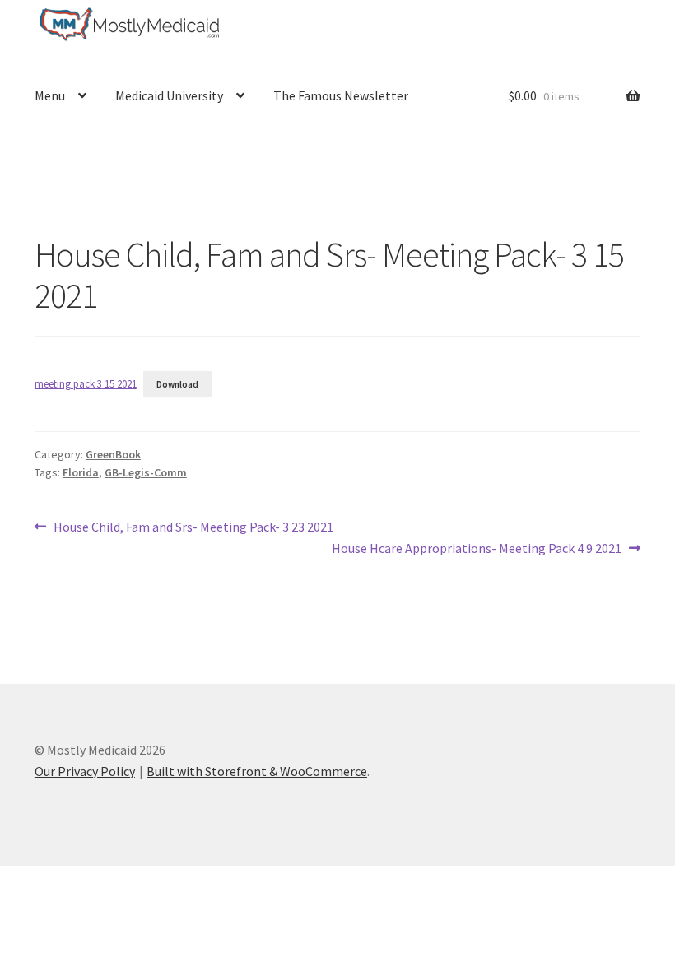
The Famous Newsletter (340, 95)
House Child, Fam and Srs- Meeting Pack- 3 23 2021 (193, 528)
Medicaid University (169, 95)
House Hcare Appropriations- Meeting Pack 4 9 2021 (476, 549)
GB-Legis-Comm (146, 472)
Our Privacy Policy (85, 771)
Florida (81, 472)
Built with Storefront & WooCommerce (257, 771)
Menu (50, 95)
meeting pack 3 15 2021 (86, 383)
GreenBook (113, 454)
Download (177, 384)
